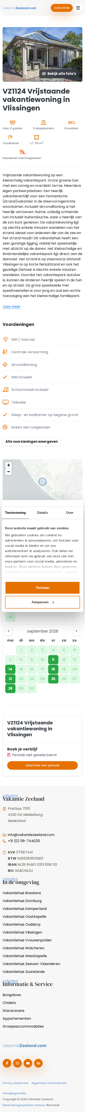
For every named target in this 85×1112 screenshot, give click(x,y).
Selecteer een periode (43, 765)
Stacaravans (13, 1010)
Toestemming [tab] (15, 512)
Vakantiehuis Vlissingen (22, 932)
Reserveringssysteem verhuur (24, 1105)
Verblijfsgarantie (14, 1093)
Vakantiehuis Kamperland (25, 908)
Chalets (9, 1002)
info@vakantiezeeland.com (31, 834)
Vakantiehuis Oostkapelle (24, 916)
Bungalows (12, 994)
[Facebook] (7, 1063)
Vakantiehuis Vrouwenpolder (27, 940)
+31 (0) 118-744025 (24, 840)
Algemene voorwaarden (49, 1083)
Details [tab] (42, 512)
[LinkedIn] (38, 1063)
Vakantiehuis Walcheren (23, 948)
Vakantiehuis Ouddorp (22, 924)
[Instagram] (17, 1063)
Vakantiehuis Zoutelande (24, 971)
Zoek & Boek (62, 8)
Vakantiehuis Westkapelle (25, 955)
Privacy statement (15, 1083)
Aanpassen (40, 602)
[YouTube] (28, 1063)
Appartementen (17, 1018)
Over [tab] (69, 512)
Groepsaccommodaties (23, 1026)
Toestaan (42, 587)
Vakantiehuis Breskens (22, 892)
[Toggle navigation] (78, 7)
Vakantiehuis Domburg (22, 900)
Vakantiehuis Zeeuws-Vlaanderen (31, 963)
